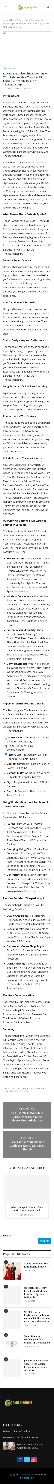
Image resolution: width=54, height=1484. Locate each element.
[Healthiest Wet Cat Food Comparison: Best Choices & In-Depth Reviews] (9, 1446)
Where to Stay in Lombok (16, 1431)
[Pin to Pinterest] (6, 746)
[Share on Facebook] (6, 732)
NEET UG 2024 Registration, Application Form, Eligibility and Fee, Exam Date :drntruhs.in (37, 1317)
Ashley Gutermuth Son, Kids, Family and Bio (36, 1265)
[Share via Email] (6, 753)
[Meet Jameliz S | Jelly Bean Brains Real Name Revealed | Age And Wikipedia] (12, 1295)
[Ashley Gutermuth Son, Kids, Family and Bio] (12, 1271)
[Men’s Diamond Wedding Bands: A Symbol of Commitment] (12, 1344)
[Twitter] (27, 1459)
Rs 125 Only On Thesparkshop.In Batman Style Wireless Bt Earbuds (25, 1089)
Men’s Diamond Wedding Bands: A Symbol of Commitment (37, 1339)
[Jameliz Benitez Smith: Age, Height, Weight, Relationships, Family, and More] (12, 1368)
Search (7, 1235)
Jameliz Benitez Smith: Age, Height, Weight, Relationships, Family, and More (36, 1365)
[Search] (48, 7)
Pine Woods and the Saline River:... (21, 1437)
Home (5, 20)
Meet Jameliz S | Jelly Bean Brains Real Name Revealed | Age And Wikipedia (36, 1293)
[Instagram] (33, 1459)
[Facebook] (20, 1459)
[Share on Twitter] (6, 739)
